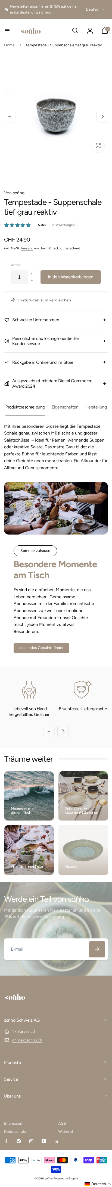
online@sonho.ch (27, 1040)
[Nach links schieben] (9, 116)
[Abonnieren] (97, 949)
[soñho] (15, 1005)
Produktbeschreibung (25, 407)
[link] (44, 10)
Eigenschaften (65, 407)
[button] (7, 31)
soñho (14, 192)
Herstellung (96, 407)
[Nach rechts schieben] (102, 116)
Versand (27, 248)
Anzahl (16, 265)
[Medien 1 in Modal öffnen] (56, 117)
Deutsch (93, 9)
